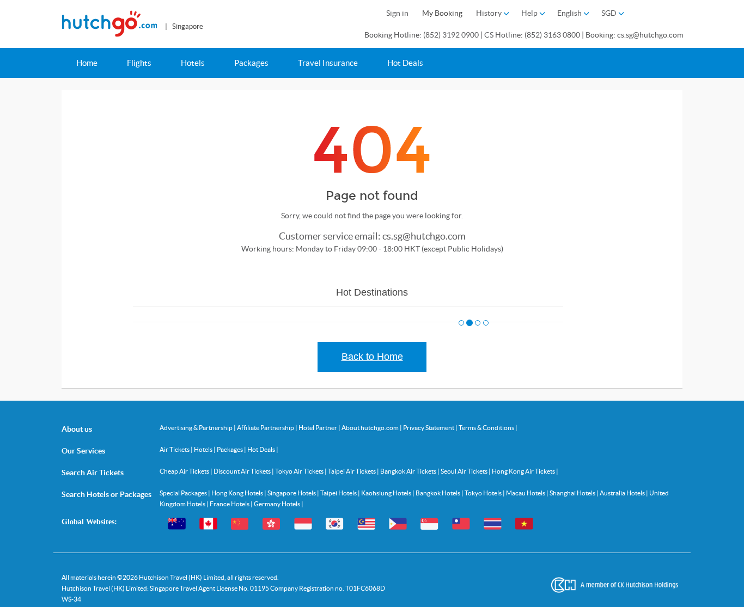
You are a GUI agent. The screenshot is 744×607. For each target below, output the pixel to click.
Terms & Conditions (487, 427)
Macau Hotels (526, 492)
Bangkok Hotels (438, 492)
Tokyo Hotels (484, 492)
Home (86, 63)
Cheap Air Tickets (185, 471)
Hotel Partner (318, 427)
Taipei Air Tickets (352, 471)
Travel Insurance (328, 63)
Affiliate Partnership (266, 427)
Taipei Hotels (339, 492)
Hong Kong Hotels (237, 492)
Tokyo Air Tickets (300, 471)
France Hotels (230, 503)
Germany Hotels (277, 503)
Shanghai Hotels (573, 492)
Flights (139, 63)
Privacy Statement (429, 427)
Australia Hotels (623, 492)
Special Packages (184, 492)
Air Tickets (175, 449)
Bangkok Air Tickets (408, 471)
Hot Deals (405, 63)
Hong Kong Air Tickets (524, 471)
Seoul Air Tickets (465, 471)
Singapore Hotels (292, 492)
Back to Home (372, 356)
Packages (251, 63)
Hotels (193, 63)
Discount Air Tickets (243, 471)
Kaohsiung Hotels (386, 492)
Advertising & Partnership (197, 427)
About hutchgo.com (370, 427)
